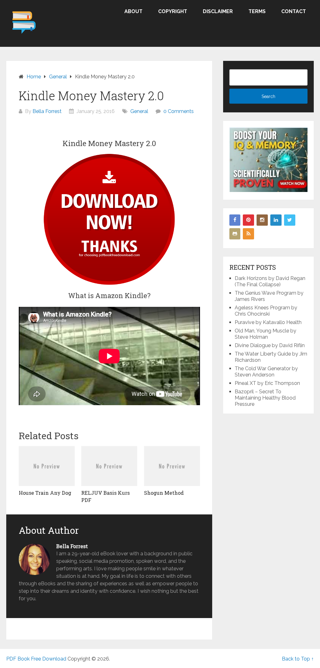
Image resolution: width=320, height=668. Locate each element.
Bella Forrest (47, 111)
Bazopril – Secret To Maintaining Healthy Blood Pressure (265, 398)
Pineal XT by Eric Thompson (267, 383)
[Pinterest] (248, 220)
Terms (257, 11)
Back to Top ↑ (298, 659)
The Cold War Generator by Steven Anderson (266, 372)
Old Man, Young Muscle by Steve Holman (265, 334)
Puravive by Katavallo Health (268, 322)
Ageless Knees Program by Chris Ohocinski (266, 311)
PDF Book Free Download (36, 659)
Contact (293, 11)
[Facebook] (235, 220)
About (133, 11)
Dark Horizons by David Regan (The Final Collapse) (270, 281)
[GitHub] (235, 233)
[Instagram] (262, 220)
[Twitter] (289, 220)
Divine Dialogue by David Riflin (270, 345)
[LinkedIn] (276, 220)
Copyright (172, 11)
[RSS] (248, 233)
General (139, 111)
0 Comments (178, 111)
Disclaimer (218, 11)
